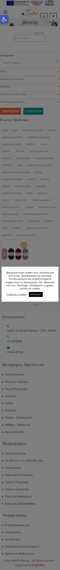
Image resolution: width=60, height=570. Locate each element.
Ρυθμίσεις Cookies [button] (16, 294)
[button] (4, 19)
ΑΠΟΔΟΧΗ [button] (36, 294)
